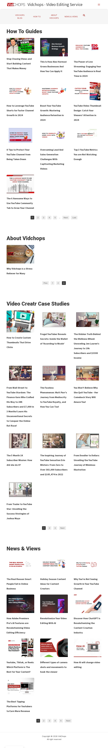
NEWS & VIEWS (71, 17)
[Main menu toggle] (99, 4)
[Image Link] (20, 45)
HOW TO (37, 17)
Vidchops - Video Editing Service (55, 4)
